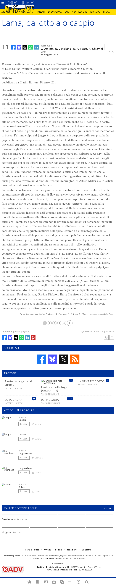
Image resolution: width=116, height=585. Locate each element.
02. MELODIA (50, 399)
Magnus (6, 532)
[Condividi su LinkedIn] (36, 47)
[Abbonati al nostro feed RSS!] (75, 359)
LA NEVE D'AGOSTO (91, 381)
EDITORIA (22, 417)
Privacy (47, 549)
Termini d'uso (32, 549)
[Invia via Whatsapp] (30, 47)
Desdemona (9, 519)
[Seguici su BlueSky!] (52, 359)
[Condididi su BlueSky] (19, 47)
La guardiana (55, 12)
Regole (58, 549)
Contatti (86, 549)
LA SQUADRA (13, 399)
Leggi (25, 424)
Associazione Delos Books (49, 558)
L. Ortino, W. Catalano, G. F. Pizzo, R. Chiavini (71, 48)
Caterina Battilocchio (76, 12)
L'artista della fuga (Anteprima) (54, 388)
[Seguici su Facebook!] (41, 359)
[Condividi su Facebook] (13, 47)
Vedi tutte (108, 508)
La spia (106, 12)
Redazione (72, 549)
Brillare (41, 12)
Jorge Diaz (95, 12)
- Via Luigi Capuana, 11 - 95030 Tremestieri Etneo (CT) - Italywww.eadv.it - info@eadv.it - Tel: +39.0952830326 (70, 568)
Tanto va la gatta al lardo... (18, 382)
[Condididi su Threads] (24, 47)
